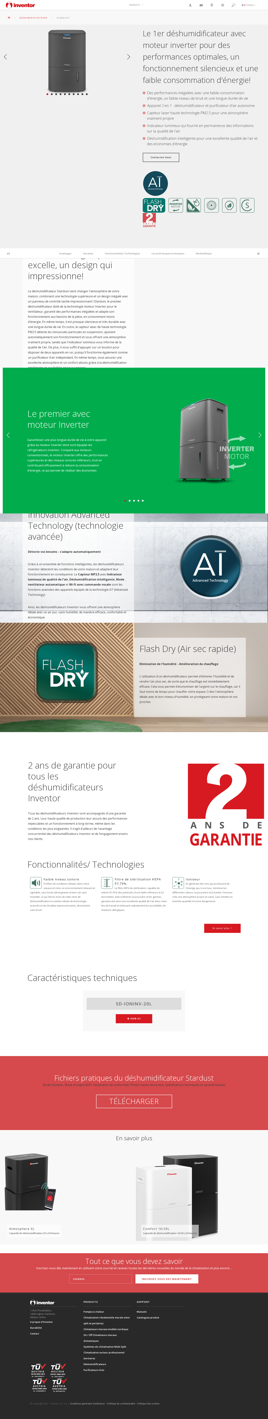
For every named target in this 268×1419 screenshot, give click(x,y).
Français (249, 4)
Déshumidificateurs (94, 1364)
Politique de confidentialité (121, 1403)
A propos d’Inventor (41, 1322)
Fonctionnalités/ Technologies (122, 253)
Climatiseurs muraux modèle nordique (105, 1329)
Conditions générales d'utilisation (87, 1403)
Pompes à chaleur (93, 1311)
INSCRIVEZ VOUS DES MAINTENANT (167, 1279)
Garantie (88, 253)
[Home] (20, 7)
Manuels (142, 1311)
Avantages (65, 253)
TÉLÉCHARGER (134, 1101)
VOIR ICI (135, 1018)
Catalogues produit (148, 1317)
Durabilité (36, 1327)
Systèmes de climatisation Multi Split (104, 1346)
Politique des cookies (148, 1403)
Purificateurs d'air (93, 1370)
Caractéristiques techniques (168, 253)
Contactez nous (161, 157)
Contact (34, 1333)
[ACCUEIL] (9, 17)
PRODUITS (134, 4)
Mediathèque (204, 253)
